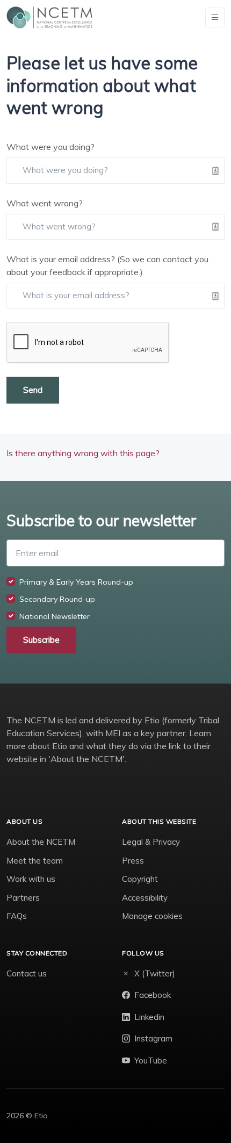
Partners (23, 898)
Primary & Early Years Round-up (76, 582)
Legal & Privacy (151, 842)
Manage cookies (152, 916)
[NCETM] (49, 17)
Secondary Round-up (57, 599)
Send (32, 390)
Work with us (30, 879)
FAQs (16, 916)
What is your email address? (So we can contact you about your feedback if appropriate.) (107, 265)
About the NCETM (40, 842)
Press (133, 861)
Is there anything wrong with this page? (83, 453)
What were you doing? (50, 146)
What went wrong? (44, 203)
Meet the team (34, 861)
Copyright (140, 879)
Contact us (26, 973)
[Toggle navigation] (215, 17)
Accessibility (145, 898)
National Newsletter (54, 616)
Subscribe (41, 640)
